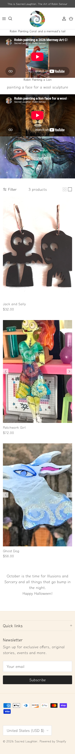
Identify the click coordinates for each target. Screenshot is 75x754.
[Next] (69, 371)
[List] (70, 189)
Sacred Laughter (26, 741)
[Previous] (5, 371)
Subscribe (37, 679)
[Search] (12, 18)
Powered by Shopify (53, 741)
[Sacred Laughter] (37, 18)
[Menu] (4, 18)
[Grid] (64, 189)
